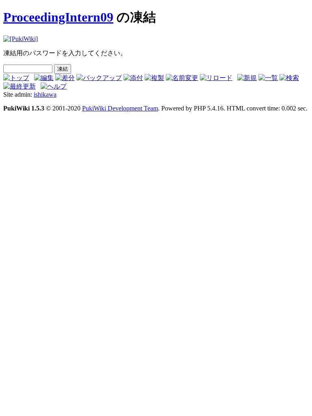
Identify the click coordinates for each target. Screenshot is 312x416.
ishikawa (45, 94)
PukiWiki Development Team (120, 108)
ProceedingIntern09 (58, 17)
